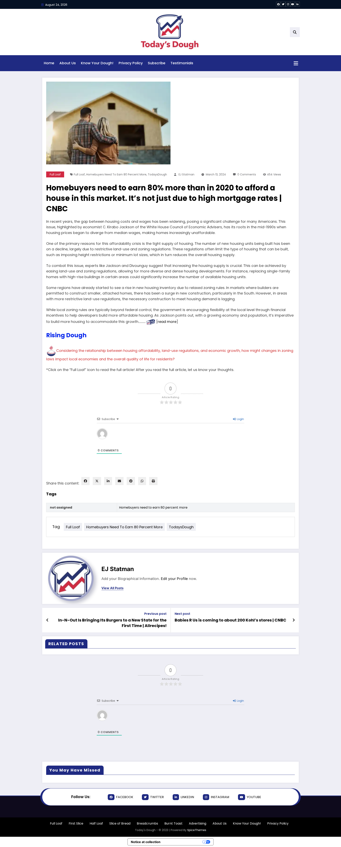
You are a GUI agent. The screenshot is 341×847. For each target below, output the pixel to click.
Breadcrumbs (147, 823)
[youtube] (292, 4)
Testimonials (181, 63)
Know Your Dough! (97, 63)
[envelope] (119, 481)
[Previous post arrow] (47, 620)
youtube (254, 797)
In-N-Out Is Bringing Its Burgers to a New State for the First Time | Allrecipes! (112, 622)
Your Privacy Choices (183, 842)
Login (240, 419)
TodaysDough (157, 174)
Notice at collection (145, 842)
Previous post (155, 614)
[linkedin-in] (297, 4)
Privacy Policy (131, 63)
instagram (220, 797)
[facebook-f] (278, 4)
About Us (67, 63)
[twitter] (283, 4)
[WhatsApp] (142, 481)
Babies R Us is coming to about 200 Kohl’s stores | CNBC (230, 620)
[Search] (295, 32)
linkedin (187, 797)
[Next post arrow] (293, 620)
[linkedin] (108, 481)
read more (167, 321)
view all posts (112, 588)
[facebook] (85, 481)
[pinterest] (131, 481)
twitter (157, 797)
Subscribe (156, 63)
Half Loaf (96, 823)
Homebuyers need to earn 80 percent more (116, 174)
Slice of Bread (119, 823)
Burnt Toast (173, 823)
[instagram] (288, 4)
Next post (182, 614)
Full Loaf (55, 174)
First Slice (76, 823)
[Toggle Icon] (296, 64)
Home (49, 63)
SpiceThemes (196, 830)
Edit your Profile (174, 579)
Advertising (197, 823)
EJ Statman (186, 174)
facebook (124, 797)
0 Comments (246, 174)
